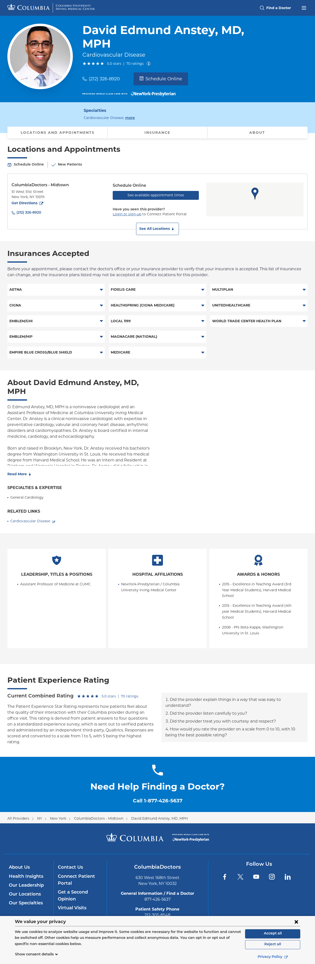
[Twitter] (240, 877)
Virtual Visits (72, 908)
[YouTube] (256, 877)
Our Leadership (26, 885)
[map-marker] (255, 194)
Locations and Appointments (57, 132)
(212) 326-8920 (104, 79)
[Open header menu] (304, 7)
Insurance (157, 132)
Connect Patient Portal (76, 880)
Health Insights (26, 877)
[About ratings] (150, 64)
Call (157, 801)
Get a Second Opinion (73, 896)
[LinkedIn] (288, 877)
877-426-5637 (157, 899)
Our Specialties (26, 903)
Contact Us (70, 867)
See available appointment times (155, 195)
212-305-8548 (157, 915)
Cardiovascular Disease (30, 521)
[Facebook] (225, 877)
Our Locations (25, 894)
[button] (157, 229)
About (257, 132)
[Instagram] (272, 877)
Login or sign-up (127, 214)
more (130, 118)
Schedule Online (163, 79)
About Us (19, 867)
